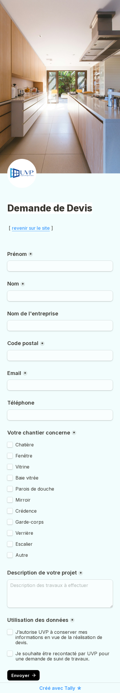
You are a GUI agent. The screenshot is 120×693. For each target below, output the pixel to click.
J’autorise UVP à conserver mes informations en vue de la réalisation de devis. (59, 637)
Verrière (24, 533)
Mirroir (23, 499)
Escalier (24, 544)
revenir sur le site (31, 228)
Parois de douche (34, 488)
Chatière (24, 444)
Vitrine (22, 466)
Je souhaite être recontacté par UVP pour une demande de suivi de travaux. (63, 656)
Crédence (26, 511)
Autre (21, 555)
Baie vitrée (26, 477)
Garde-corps (29, 522)
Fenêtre (23, 455)
